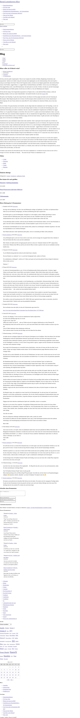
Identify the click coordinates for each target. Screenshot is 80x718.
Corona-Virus (2, 635)
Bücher (4, 583)
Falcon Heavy (8, 638)
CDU (17, 633)
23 (12, 674)
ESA (17, 635)
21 (7, 674)
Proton (6, 646)
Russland (15, 646)
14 (7, 672)
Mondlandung (12, 644)
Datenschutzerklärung (8, 29)
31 (15, 677)
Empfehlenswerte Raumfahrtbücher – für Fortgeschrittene (17, 35)
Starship (7, 656)
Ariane (7, 628)
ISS (13, 641)
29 (10, 677)
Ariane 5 (12, 628)
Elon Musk (12, 635)
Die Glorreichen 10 (7, 591)
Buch (10, 633)
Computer (5, 74)
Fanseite (43, 93)
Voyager (6, 659)
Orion (1, 646)
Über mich (5, 44)
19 (1, 674)
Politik (4, 608)
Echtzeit (8, 176)
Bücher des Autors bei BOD (10, 33)
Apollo (2, 628)
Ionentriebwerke (8, 641)
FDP (13, 638)
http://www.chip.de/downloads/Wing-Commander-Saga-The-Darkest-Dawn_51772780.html (23, 310)
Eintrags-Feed (6, 687)
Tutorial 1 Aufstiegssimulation (9, 183)
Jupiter (16, 641)
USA (12, 656)
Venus (1, 659)
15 (10, 672)
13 (4, 672)
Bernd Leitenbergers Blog (10, 2)
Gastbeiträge (6, 597)
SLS (13, 649)
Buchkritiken (6, 585)
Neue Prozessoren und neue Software (11, 189)
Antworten (15, 206)
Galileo (16, 638)
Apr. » (11, 679)
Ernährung (5, 595)
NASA (18, 644)
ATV (10, 631)
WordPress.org (6, 691)
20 (4, 674)
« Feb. (8, 679)
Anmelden (5, 685)
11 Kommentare (7, 76)
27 (4, 677)
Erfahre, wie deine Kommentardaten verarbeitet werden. (39, 507)
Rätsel (4, 612)
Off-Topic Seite (7, 31)
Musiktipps (5, 606)
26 (1, 677)
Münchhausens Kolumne (8, 604)
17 (15, 672)
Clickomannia (4, 196)
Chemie (4, 587)
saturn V (6, 648)
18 (18, 672)
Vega (14, 656)
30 (12, 677)
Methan (5, 644)
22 (10, 674)
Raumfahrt (5, 610)
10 (15, 669)
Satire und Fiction (7, 614)
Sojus (16, 648)
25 (18, 674)
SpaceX (4, 616)
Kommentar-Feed (7, 689)
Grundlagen (5, 599)
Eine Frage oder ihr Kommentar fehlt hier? (13, 37)
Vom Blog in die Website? (9, 42)
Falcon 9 (2, 638)
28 (7, 677)
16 (12, 672)
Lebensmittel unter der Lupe (9, 603)
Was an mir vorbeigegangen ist (10, 618)
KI (3, 600)
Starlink (1, 656)
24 (15, 674)
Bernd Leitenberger (8, 71)
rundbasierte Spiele (21, 176)
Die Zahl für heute (7, 593)
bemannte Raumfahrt (4, 633)
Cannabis (13, 633)
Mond (8, 644)
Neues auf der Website (8, 40)
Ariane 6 (3, 631)
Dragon (7, 635)
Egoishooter (13, 176)
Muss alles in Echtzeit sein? (9, 65)
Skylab (9, 648)
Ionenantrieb (2, 641)
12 (1, 672)
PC (3, 646)
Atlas (8, 631)
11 (18, 669)
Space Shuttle (4, 652)
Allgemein (5, 581)
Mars (1, 644)
